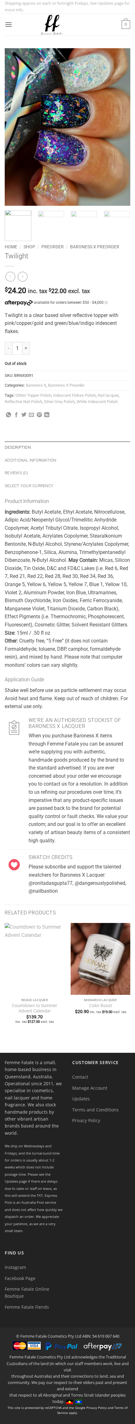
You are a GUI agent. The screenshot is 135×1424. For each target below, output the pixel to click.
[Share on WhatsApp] (8, 415)
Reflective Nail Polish (23, 401)
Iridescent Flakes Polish (74, 395)
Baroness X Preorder (94, 246)
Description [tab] (18, 447)
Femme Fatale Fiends (27, 1307)
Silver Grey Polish (59, 401)
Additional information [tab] (31, 460)
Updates (81, 1099)
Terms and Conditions (95, 1110)
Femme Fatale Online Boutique (27, 1292)
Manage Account (89, 1088)
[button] (8, 24)
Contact (80, 1077)
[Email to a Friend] (31, 415)
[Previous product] (22, 276)
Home (11, 246)
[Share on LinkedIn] (46, 415)
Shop (29, 246)
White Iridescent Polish (97, 401)
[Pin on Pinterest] (39, 415)
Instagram (15, 1267)
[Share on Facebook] (16, 415)
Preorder (52, 246)
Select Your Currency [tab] (29, 485)
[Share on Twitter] (23, 415)
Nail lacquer (108, 395)
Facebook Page (20, 1278)
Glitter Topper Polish (33, 395)
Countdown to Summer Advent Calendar (34, 1008)
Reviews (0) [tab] (16, 472)
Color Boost (100, 1005)
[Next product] (10, 276)
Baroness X (36, 385)
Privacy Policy (86, 1120)
